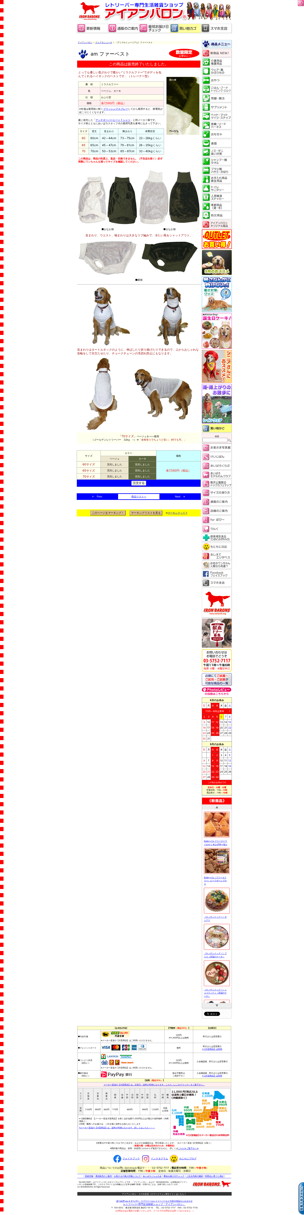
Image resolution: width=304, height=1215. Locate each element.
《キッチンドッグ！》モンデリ (215, 918)
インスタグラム (159, 1158)
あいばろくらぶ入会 (152, 1176)
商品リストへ (138, 496)
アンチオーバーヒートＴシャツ (113, 120)
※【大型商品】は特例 (212, 1049)
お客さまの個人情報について (127, 1176)
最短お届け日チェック (174, 1176)
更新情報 (89, 1176)
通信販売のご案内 (103, 1176)
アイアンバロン (85, 42)
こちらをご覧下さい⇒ (188, 1148)
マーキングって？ (178, 512)
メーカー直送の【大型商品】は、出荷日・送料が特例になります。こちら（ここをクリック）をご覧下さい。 (154, 1084)
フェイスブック (131, 1158)
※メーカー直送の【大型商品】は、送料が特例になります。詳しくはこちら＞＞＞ (117, 1127)
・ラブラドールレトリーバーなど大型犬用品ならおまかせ (154, 1201)
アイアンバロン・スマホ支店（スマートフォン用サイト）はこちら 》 (154, 1194)
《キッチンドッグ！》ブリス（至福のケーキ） (215, 954)
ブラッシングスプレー (115, 108)
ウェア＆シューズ (103, 42)
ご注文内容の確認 (194, 1176)
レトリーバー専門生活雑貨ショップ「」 (154, 1204)
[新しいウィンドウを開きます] (154, 32)
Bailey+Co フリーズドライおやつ (215, 842)
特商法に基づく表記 (214, 1176)
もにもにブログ (187, 1158)
